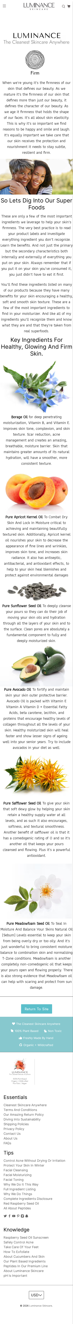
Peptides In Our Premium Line (26, 1266)
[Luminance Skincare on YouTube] (13, 1216)
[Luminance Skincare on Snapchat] (26, 1216)
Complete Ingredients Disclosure (28, 1199)
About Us (10, 1138)
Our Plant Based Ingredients (25, 1261)
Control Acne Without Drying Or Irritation (34, 1160)
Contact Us (12, 1133)
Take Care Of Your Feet (21, 1247)
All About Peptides (17, 1208)
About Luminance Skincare (24, 1271)
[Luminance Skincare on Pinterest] (18, 1216)
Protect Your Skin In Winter (24, 1165)
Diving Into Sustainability (22, 1119)
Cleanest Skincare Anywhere (25, 1105)
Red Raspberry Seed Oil (21, 1203)
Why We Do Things (18, 1194)
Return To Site (37, 1009)
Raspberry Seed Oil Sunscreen (26, 1237)
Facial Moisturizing (18, 1175)
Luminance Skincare (40, 1305)
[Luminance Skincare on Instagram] (22, 1216)
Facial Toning (14, 1179)
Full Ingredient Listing (20, 1189)
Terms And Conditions (20, 1110)
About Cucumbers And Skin (24, 1256)
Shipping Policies (16, 1124)
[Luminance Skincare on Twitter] (5, 1216)
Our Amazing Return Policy (24, 1114)
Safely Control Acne (18, 1242)
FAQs (7, 1143)
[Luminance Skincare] (36, 6)
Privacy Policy (14, 1129)
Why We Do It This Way (21, 1184)
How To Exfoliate (16, 1252)
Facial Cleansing (16, 1170)
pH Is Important (15, 1275)
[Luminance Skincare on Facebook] (9, 1216)
